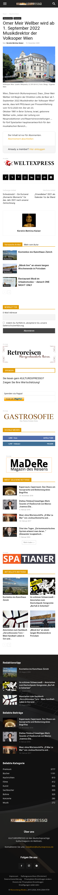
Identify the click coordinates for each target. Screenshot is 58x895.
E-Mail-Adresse (10, 312)
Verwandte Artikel (13, 245)
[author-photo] (29, 227)
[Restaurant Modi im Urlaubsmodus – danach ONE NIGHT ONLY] (10, 282)
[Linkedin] (31, 177)
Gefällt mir (48, 438)
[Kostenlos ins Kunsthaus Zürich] (10, 255)
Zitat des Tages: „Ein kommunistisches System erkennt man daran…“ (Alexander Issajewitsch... (37, 531)
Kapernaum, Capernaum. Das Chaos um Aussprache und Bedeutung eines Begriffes (37, 490)
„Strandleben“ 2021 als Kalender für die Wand (44, 195)
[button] (4, 4)
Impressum (13, 876)
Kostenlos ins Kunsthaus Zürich (35, 252)
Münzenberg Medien (18, 890)
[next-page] (9, 292)
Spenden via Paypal (13, 393)
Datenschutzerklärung (13, 879)
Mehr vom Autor (31, 245)
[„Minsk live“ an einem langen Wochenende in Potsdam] (10, 268)
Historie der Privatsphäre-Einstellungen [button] (28, 882)
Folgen (50, 444)
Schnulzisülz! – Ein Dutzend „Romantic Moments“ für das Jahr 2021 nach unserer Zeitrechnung (16, 198)
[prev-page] (4, 292)
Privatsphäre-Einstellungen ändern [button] (38, 879)
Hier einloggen (37, 149)
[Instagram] (29, 866)
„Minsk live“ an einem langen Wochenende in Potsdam (40, 633)
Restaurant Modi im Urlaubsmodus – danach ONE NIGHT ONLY (34, 281)
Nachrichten (14, 14)
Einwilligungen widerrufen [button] (29, 885)
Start (5, 14)
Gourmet (7, 285)
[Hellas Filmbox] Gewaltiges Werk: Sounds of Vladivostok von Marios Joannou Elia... (35, 504)
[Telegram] (51, 177)
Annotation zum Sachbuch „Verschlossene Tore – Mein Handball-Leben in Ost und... (37, 699)
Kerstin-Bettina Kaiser (15, 43)
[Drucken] (44, 177)
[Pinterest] (18, 177)
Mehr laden (28, 542)
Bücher (33, 593)
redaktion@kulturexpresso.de (39, 847)
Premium (17, 18)
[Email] (38, 177)
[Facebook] (5, 177)
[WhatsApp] (25, 177)
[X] (12, 177)
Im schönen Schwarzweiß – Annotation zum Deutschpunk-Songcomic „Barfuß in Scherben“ (37, 685)
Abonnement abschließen (21, 138)
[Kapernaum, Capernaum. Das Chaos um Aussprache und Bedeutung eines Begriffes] (10, 490)
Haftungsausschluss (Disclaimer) (34, 876)
